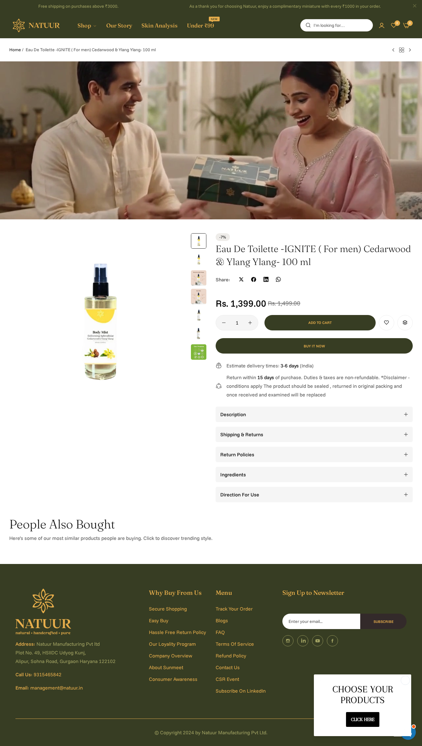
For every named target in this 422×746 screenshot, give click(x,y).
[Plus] (250, 323)
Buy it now (314, 346)
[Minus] (223, 323)
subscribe (383, 621)
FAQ (220, 632)
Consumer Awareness (173, 679)
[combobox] (336, 25)
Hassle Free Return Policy (177, 632)
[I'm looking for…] (306, 25)
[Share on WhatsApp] (278, 279)
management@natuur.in (56, 688)
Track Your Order (234, 609)
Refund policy (231, 656)
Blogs (222, 620)
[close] (414, 6)
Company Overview (170, 656)
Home (15, 49)
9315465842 (47, 674)
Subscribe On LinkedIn (241, 691)
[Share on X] (241, 279)
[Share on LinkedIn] (266, 279)
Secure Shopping (168, 609)
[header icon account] (381, 25)
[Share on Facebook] (254, 279)
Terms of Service (235, 644)
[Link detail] (287, 640)
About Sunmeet (166, 667)
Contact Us (228, 667)
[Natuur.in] (37, 25)
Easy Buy (158, 620)
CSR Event (227, 679)
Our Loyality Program (172, 644)
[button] (386, 322)
